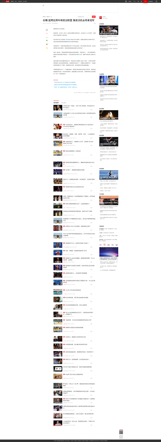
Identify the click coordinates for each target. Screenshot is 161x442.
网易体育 (48, 16)
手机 (105, 245)
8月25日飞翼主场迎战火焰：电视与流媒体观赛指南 (77, 367)
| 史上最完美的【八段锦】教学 (106, 232)
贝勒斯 (67, 39)
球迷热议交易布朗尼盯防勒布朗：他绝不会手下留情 (77, 211)
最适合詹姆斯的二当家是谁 (73, 151)
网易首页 (12, 1)
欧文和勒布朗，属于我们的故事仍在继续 (77, 297)
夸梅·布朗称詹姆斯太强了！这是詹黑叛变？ (78, 203)
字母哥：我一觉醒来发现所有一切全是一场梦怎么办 (65, 87)
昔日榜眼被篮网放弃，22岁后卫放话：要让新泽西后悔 (78, 413)
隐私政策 (86, 440)
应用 (15, 1)
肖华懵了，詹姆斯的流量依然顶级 (75, 170)
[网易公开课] (130, 1)
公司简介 (72, 440)
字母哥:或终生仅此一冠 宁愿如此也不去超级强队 (65, 82)
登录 (145, 1)
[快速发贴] (47, 30)
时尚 (113, 245)
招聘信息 (79, 440)
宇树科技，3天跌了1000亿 (105, 190)
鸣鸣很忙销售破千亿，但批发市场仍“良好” (108, 151)
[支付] (138, 1)
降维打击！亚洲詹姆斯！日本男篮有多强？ (77, 359)
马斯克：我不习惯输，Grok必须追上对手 (108, 181)
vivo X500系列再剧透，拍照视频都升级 (107, 270)
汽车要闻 (101, 194)
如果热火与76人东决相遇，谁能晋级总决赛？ (78, 226)
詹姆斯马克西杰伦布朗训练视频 (74, 327)
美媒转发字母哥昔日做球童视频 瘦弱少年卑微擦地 (65, 84)
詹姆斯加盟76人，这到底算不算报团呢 (76, 273)
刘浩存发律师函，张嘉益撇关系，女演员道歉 (109, 127)
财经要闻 (101, 135)
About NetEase (67, 440)
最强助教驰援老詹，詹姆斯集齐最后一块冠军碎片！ (80, 352)
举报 (95, 23)
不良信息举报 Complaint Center (94, 440)
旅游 (117, 245)
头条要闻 (101, 74)
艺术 (100, 245)
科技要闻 (101, 168)
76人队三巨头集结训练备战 (73, 290)
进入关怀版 (25, 1)
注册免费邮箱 (150, 1)
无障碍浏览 (20, 1)
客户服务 (83, 440)
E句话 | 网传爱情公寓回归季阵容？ (107, 121)
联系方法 (75, 440)
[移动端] (126, 1)
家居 (109, 245)
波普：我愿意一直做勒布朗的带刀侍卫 (76, 250)
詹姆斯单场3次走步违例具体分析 (75, 187)
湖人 (79, 54)
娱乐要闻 (101, 108)
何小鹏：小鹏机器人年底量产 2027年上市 (108, 187)
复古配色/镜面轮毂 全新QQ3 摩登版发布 (108, 214)
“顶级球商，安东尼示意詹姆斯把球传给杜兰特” (79, 320)
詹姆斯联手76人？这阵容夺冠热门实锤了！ (78, 243)
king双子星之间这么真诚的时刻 (74, 374)
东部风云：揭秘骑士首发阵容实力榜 (76, 337)
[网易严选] (134, 1)
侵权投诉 (105, 440)
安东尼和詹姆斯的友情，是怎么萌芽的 (76, 305)
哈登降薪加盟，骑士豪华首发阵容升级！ (77, 344)
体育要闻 (101, 24)
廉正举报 (102, 440)
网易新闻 (104, 16)
